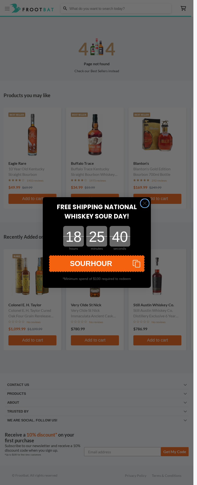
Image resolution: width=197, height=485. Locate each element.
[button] (97, 263)
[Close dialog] (145, 203)
